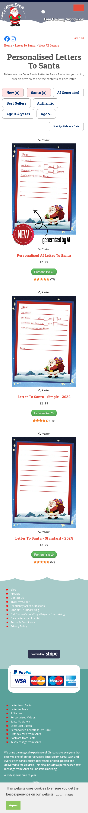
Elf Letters (16, 713)
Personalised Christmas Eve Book (31, 730)
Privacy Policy (19, 626)
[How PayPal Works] (44, 678)
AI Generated (68, 92)
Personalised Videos (23, 717)
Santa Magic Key (20, 721)
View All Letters (49, 45)
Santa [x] (39, 92)
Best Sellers (16, 103)
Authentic (45, 103)
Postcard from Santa (23, 738)
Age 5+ (46, 114)
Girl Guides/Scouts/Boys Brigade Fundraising (38, 614)
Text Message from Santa (26, 742)
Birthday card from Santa (26, 734)
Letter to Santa (19, 709)
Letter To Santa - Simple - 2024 (44, 396)
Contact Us (17, 598)
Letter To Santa (25, 45)
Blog (13, 589)
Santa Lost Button (21, 726)
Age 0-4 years (18, 114)
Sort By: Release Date (66, 126)
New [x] (12, 92)
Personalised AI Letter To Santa (44, 255)
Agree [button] (13, 805)
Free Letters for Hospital (25, 618)
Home (8, 45)
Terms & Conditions (23, 622)
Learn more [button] (64, 794)
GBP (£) (79, 38)
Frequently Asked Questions (28, 606)
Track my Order (20, 602)
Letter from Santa (21, 705)
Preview (45, 140)
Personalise (42, 272)
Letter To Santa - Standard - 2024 (44, 538)
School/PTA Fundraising (25, 610)
